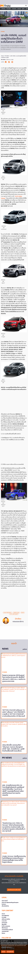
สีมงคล (3, 933)
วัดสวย (3, 914)
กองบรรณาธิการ (18, 621)
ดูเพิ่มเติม (25, 649)
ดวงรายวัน (4, 921)
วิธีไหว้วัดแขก (5, 928)
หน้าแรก (3, 9)
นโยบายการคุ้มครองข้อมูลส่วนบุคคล (10, 902)
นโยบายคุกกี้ (4, 901)
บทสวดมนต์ (4, 922)
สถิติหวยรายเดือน (6, 919)
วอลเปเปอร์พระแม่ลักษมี (7, 930)
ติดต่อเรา (4, 904)
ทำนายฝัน (9, 9)
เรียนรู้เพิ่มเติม (10, 951)
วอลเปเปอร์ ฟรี (5, 931)
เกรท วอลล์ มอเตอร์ (14, 614)
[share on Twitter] (9, 62)
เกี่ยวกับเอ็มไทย (5, 906)
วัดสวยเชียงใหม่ (5, 915)
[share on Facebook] (5, 62)
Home (2, 56)
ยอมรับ (3, 951)
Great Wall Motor (7, 612)
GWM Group (16, 612)
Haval (22, 612)
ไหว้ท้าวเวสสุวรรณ (6, 926)
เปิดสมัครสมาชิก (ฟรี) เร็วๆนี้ (14, 890)
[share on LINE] (12, 62)
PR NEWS (3, 31)
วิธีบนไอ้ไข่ (4, 924)
